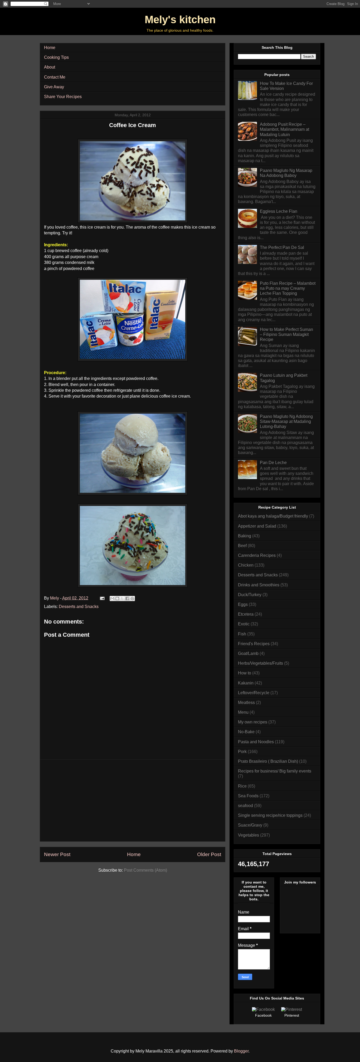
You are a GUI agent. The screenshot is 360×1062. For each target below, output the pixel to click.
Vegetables (248, 835)
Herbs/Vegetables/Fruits (260, 663)
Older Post (209, 854)
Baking (244, 536)
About (49, 67)
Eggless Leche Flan (278, 211)
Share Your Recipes (63, 96)
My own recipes (252, 722)
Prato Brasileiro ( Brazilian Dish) (268, 761)
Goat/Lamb (248, 653)
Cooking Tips (56, 57)
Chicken (246, 565)
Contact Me (54, 77)
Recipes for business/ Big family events (274, 771)
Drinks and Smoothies (258, 585)
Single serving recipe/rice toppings (270, 815)
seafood (245, 805)
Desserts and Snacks (79, 606)
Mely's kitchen (180, 19)
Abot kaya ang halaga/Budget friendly (273, 516)
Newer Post (57, 854)
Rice (242, 786)
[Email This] (112, 598)
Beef (242, 545)
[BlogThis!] (117, 598)
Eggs (243, 604)
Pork (242, 751)
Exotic (244, 624)
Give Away (54, 87)
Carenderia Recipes (257, 555)
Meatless (246, 702)
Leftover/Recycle (253, 693)
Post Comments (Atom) (145, 870)
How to (244, 673)
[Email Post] (102, 598)
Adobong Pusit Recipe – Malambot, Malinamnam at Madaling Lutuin (284, 129)
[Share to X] (122, 598)
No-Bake (246, 732)
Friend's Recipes (254, 643)
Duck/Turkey (249, 594)
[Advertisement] (132, 800)
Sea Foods (248, 796)
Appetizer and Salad (257, 526)
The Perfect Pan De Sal (282, 247)
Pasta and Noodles (256, 742)
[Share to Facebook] (127, 598)
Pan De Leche (273, 462)
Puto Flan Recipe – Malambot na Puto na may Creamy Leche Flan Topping (287, 288)
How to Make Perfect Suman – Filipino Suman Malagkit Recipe (286, 334)
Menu (243, 712)
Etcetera (246, 614)
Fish (242, 634)
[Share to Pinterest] (132, 598)
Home (49, 47)
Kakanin (246, 683)
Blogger (241, 1051)
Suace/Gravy (250, 825)
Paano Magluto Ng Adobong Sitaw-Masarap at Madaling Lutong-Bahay (286, 421)
